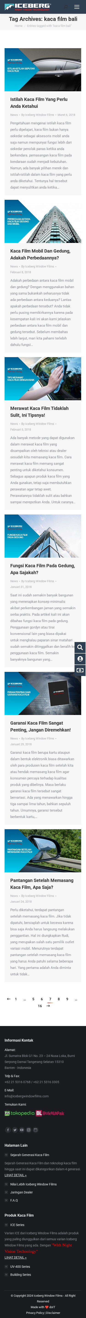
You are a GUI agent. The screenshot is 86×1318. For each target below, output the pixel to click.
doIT (52, 1307)
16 (40, 1006)
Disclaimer (53, 1313)
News (14, 115)
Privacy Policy (35, 1313)
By (37, 115)
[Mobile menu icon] (76, 6)
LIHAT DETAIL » (16, 1175)
